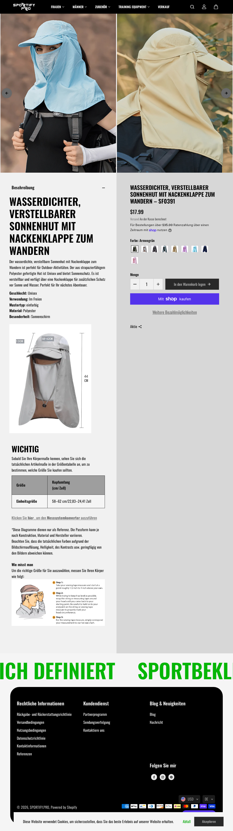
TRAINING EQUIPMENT (132, 6)
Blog (153, 714)
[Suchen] (192, 6)
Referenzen (24, 753)
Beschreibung (23, 187)
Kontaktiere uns (93, 730)
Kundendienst (96, 704)
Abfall (187, 821)
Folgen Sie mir (163, 766)
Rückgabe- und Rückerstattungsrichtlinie (44, 714)
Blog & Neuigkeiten (167, 704)
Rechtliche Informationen (40, 704)
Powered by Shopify (64, 807)
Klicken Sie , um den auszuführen (54, 517)
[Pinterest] (171, 777)
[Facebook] (154, 777)
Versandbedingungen (30, 722)
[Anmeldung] (204, 6)
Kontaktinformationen (31, 746)
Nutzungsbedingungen (31, 730)
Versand (134, 219)
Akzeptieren (209, 821)
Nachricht (156, 722)
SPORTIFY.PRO (39, 807)
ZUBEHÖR (101, 6)
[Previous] (7, 93)
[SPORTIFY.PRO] (24, 7)
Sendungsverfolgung (96, 722)
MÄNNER (78, 6)
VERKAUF (164, 6)
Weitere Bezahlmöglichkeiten (174, 312)
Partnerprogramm (95, 714)
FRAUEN (56, 6)
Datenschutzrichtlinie (31, 738)
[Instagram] (162, 777)
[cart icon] (216, 6)
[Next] (226, 93)
